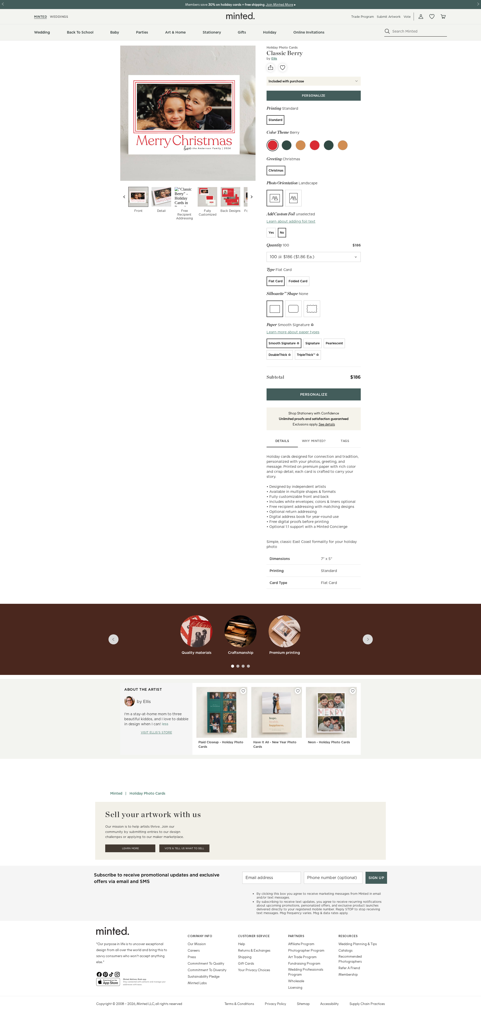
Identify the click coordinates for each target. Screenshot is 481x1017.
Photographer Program (306, 950)
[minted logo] (240, 15)
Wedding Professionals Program (305, 972)
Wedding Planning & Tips (357, 943)
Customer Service (254, 936)
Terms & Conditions (239, 1003)
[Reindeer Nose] (315, 145)
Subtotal (275, 377)
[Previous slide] (124, 197)
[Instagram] (117, 974)
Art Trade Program (302, 956)
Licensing (295, 987)
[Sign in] (421, 17)
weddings (59, 17)
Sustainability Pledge (203, 976)
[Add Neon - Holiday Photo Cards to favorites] (353, 691)
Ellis (274, 58)
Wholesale (296, 980)
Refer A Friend (349, 967)
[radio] (275, 119)
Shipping (245, 956)
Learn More (130, 848)
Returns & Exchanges (254, 950)
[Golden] (301, 145)
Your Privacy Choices (254, 969)
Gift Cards (246, 963)
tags (345, 441)
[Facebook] (99, 974)
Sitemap (303, 1003)
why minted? (314, 441)
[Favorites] (432, 17)
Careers (194, 950)
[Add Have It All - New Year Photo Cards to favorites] (298, 691)
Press (192, 956)
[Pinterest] (105, 974)
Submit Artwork (389, 17)
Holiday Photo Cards (282, 47)
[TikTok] (111, 974)
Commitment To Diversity (207, 969)
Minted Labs (197, 982)
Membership (348, 974)
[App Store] (108, 984)
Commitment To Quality (206, 963)
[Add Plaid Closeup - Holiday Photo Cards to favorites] (243, 691)
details (282, 441)
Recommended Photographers (350, 959)
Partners (296, 936)
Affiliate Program (301, 943)
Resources (348, 936)
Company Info (200, 936)
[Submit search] (387, 31)
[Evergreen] (329, 145)
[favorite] (283, 68)
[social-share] (271, 68)
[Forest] (287, 145)
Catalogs (345, 950)
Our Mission (197, 943)
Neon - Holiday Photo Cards (329, 742)
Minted (116, 793)
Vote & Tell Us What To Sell (184, 848)
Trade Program (362, 17)
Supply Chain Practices (367, 1003)
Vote (407, 17)
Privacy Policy (275, 1003)
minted (40, 17)
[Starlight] (343, 145)
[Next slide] (252, 197)
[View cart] (443, 17)
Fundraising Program (304, 963)
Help (241, 943)
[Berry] (273, 145)
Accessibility (329, 1003)
